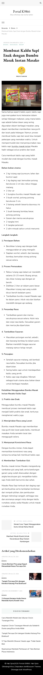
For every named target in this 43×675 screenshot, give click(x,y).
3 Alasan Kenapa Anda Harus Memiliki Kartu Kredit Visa (14, 599)
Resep (21, 45)
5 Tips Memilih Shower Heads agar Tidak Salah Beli (21, 642)
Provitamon (21, 76)
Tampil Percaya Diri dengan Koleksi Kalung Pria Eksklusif (14, 582)
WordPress (27, 669)
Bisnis (5, 45)
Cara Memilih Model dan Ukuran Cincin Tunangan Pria (17, 619)
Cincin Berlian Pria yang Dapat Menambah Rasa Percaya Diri (14, 565)
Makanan (14, 45)
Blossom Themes (34, 666)
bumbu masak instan (21, 146)
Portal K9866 (21, 11)
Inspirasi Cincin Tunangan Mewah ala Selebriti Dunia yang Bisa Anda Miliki (20, 627)
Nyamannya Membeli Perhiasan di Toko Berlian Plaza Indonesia (21, 650)
